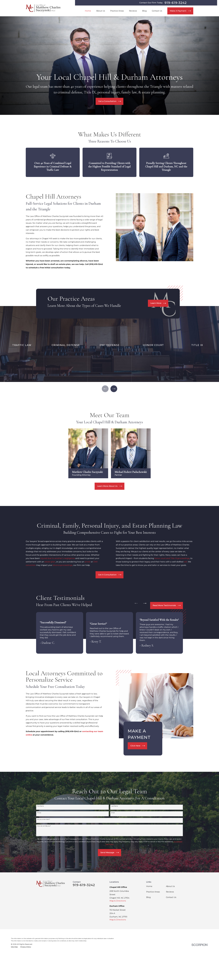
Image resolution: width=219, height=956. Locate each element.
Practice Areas (153, 892)
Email (113, 813)
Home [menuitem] (88, 11)
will (185, 562)
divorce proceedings (62, 565)
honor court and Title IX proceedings (171, 558)
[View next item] (113, 388)
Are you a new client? (43, 819)
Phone (39, 813)
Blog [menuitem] (144, 11)
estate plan (50, 562)
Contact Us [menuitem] (157, 11)
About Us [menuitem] (100, 11)
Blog (148, 897)
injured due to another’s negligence (57, 558)
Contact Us (171, 897)
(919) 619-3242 (96, 264)
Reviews (170, 892)
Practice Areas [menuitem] (117, 11)
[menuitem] (14, 947)
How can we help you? (44, 826)
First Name (40, 806)
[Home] (43, 8)
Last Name (114, 806)
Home (149, 886)
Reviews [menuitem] (133, 11)
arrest (88, 562)
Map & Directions (118, 901)
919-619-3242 (176, 2)
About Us (170, 886)
